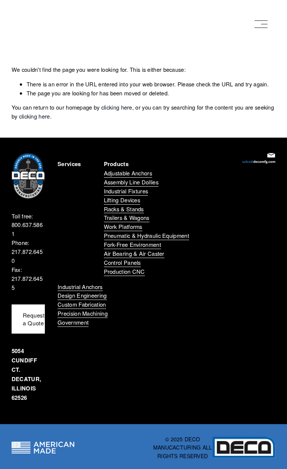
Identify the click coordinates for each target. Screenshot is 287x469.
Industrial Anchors (80, 287)
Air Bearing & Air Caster (134, 253)
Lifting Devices (122, 200)
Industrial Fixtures (126, 191)
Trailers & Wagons (126, 217)
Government (73, 322)
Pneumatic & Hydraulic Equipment (146, 235)
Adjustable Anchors (128, 173)
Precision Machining (83, 313)
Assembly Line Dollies (131, 182)
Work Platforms (123, 226)
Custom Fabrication (82, 304)
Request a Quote (34, 319)
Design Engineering (82, 295)
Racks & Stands (124, 209)
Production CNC (124, 271)
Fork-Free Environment (132, 244)
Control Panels (122, 262)
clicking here (116, 107)
